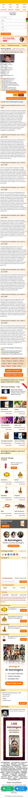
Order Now (23, 703)
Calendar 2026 (23, 594)
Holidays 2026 (14, 594)
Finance (5, 698)
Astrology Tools (6, 775)
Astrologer (20, 363)
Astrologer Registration (14, 779)
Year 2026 (23, 587)
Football (14, 366)
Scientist (8, 366)
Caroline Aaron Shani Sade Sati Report (12, 351)
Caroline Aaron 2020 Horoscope (9, 87)
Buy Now (6, 526)
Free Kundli (24, 765)
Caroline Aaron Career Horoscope (9, 83)
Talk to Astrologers (6, 785)
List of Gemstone (15, 762)
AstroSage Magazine (8, 585)
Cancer (24, 4)
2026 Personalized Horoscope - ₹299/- (12, 692)
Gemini (17, 4)
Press (24, 766)
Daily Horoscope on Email (21, 578)
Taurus (10, 4)
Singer (3, 366)
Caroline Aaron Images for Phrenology (10, 90)
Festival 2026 (5, 594)
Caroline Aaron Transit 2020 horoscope (12, 354)
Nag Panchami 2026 (20, 598)
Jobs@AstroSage (22, 778)
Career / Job (6, 696)
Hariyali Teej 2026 (11, 598)
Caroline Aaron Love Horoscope (9, 82)
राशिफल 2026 (24, 772)
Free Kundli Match (16, 765)
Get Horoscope (6, 33)
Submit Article (21, 775)
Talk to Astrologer (8, 788)
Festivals (4, 592)
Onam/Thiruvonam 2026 (6, 600)
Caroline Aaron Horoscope (8, 79)
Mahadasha (14, 763)
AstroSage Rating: (5, 78)
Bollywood (15, 360)
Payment (16, 776)
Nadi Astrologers (20, 791)
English (5, 587)
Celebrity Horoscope (13, 45)
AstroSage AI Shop (5, 762)
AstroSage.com (20, 796)
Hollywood (9, 360)
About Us (10, 776)
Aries (3, 4)
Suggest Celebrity (13, 370)
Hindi (14, 587)
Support (15, 778)
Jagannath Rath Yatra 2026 (7, 597)
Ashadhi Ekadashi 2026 (19, 597)
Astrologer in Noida (5, 765)
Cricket (3, 360)
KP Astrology (18, 766)
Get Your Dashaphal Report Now (16, 92)
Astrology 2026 (22, 773)
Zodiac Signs (21, 763)
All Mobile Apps (22, 551)
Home (3, 45)
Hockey (19, 366)
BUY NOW (3, 397)
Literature (4, 363)
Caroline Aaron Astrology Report (9, 89)
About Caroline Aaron (7, 81)
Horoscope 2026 (16, 772)
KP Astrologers (11, 791)
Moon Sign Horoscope (7, 766)
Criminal (15, 363)
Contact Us (3, 776)
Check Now (8, 413)
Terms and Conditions (6, 778)
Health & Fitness (7, 700)
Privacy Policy (23, 776)
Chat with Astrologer (17, 785)
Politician (21, 358)
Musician (22, 360)
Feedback (14, 775)
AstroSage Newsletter (7, 578)
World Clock (24, 762)
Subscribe (23, 557)
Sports (9, 363)
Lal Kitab (8, 772)
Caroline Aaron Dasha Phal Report (10, 352)
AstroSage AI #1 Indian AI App (8, 768)
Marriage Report (6, 694)
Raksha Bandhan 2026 (17, 600)
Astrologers (6, 763)
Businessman (15, 358)
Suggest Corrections (13, 375)
